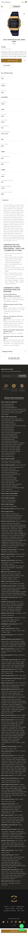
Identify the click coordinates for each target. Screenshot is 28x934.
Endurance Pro (5, 575)
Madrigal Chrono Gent (12, 540)
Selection (3, 667)
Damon (12, 873)
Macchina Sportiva (13, 819)
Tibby (6, 797)
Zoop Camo (4, 883)
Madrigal (3, 540)
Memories (21, 836)
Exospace (11, 575)
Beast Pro (7, 717)
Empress (18, 759)
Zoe (23, 646)
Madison (7, 877)
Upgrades (21, 709)
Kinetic (3, 819)
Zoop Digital (11, 883)
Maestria (12, 544)
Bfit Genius (21, 655)
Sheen (2, 673)
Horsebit (3, 753)
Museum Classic (5, 611)
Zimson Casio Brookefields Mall (9, 407)
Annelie (3, 843)
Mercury (20, 717)
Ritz (10, 795)
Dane (16, 873)
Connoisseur (14, 758)
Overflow (3, 687)
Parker (3, 793)
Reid (19, 735)
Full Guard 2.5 (22, 683)
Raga (12, 862)
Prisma (15, 748)
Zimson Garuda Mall (17, 419)
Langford (15, 788)
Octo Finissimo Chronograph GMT (9, 566)
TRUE (15, 621)
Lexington (8, 790)
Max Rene (8, 651)
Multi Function (4, 748)
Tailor (6, 773)
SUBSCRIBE (22, 376)
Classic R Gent (4, 530)
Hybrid (6, 846)
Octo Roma (21, 566)
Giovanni (10, 693)
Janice (14, 730)
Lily (21, 875)
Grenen (12, 844)
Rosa (22, 695)
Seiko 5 (21, 821)
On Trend (3, 860)
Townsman (17, 742)
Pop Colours (4, 706)
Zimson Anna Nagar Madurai (8, 502)
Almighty (23, 715)
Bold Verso (4, 607)
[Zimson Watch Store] (14, 6)
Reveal (24, 769)
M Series (20, 624)
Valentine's (13, 711)
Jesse (18, 730)
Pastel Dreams (10, 860)
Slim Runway (19, 795)
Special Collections (6, 630)
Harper (12, 643)
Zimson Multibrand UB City (17, 420)
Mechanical (20, 634)
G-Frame (17, 751)
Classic (3, 651)
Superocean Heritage (6, 579)
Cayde (11, 641)
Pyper (2, 795)
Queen (20, 769)
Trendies (3, 709)
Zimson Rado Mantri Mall (7, 427)
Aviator (22, 689)
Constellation (18, 613)
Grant (17, 729)
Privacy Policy (19, 908)
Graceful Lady (4, 836)
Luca (2, 877)
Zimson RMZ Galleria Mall (7, 439)
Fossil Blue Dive (5, 727)
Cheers (3, 662)
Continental (21, 758)
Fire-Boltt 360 (13, 717)
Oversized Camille (21, 792)
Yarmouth (12, 878)
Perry (24, 675)
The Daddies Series (14, 687)
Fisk (19, 843)
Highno (3, 665)
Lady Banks (22, 643)
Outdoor (22, 671)
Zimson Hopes (4, 414)
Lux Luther (22, 732)
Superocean (16, 577)
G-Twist (23, 761)
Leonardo (19, 645)
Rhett (22, 735)
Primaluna (3, 595)
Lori (23, 875)
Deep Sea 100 (17, 806)
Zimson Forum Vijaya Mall (7, 482)
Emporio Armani (13, 691)
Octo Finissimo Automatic (7, 564)
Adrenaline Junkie (20, 697)
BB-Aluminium (19, 560)
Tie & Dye (18, 708)
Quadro (13, 680)
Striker (24, 771)
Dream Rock (18, 835)
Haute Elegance (5, 537)
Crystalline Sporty (5, 835)
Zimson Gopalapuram (6, 409)
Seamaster (3, 615)
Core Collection (16, 662)
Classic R (20, 528)
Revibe (10, 706)
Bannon (22, 719)
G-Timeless (22, 751)
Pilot (15, 768)
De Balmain (20, 532)
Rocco (16, 646)
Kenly (11, 788)
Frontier (10, 761)
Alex (10, 872)
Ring (23, 717)
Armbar (16, 683)
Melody (7, 766)
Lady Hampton (13, 645)
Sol (10, 771)
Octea (2, 838)
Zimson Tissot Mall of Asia (7, 456)
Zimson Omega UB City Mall (8, 425)
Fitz (18, 641)
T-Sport (8, 632)
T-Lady (22, 630)
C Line (17, 803)
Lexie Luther (12, 732)
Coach (20, 675)
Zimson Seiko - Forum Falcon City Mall (10, 449)
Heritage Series (11, 609)
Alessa (6, 872)
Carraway (3, 723)
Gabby (3, 729)
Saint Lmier (14, 595)
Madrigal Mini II (5, 544)
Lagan (2, 859)
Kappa (15, 693)
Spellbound (17, 667)
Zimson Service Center (6, 489)
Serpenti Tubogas (5, 569)
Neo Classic (21, 819)
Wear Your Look (5, 713)
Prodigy (8, 769)
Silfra (6, 801)
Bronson (9, 722)
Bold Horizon (21, 604)
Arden (16, 675)
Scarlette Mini (15, 737)
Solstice (17, 771)
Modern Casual (15, 780)
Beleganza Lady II (5, 528)
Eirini (12, 533)
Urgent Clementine (5, 711)
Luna (22, 764)
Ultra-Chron (23, 595)
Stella (21, 737)
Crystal (3, 780)
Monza (11, 807)
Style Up (8, 708)
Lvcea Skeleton (16, 562)
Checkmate (4, 702)
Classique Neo (5, 857)
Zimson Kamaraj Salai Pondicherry (9, 495)
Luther (17, 732)
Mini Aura (12, 766)
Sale (12, 651)
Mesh (16, 665)
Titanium (20, 651)
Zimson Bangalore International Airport (10, 446)
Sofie (24, 795)
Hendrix (18, 763)
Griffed (3, 685)
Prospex (13, 821)
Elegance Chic (22, 533)
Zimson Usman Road (20, 465)
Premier (22, 575)
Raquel (10, 735)
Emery (19, 786)
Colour (10, 662)
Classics (16, 850)
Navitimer (17, 575)
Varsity (18, 711)
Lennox (3, 790)
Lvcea (10, 562)
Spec (21, 771)
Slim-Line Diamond (5, 811)
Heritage (17, 628)
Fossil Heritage (21, 727)
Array (19, 755)
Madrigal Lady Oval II (15, 542)
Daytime (13, 835)
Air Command (20, 549)
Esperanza (3, 609)
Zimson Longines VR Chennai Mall (9, 481)
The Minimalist (4, 740)
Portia (21, 793)
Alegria (19, 829)
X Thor (11, 713)
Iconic (22, 537)
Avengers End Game (6, 701)
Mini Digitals (17, 881)
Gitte (8, 844)
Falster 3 (8, 843)
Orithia (22, 545)
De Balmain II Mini (5, 533)
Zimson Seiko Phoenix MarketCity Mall (10, 474)
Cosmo (3, 759)
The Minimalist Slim (13, 740)
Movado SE (18, 609)
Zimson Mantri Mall (20, 425)
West (8, 878)
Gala (7, 763)
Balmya (11, 525)
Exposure (23, 759)
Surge (2, 773)
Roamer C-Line (16, 807)
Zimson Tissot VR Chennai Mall (8, 477)
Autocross (17, 719)
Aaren (16, 840)
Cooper (7, 873)
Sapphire (12, 611)
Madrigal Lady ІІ (22, 540)
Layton (24, 788)
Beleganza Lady (21, 527)
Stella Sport (4, 739)
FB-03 (13, 725)
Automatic (17, 649)
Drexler (15, 641)
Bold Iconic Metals (5, 605)
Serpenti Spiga (19, 567)
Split (8, 687)
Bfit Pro (3, 657)
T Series (8, 626)
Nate (2, 735)
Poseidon (19, 768)
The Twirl (8, 753)
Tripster (8, 709)
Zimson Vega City (5, 420)
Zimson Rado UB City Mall (7, 422)
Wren (10, 797)
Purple (16, 860)
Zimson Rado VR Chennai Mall (8, 479)
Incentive (8, 665)
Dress (22, 817)
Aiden (2, 872)
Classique (18, 554)
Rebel (2, 801)
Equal (13, 663)
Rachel (11, 877)
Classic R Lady (4, 532)
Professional (4, 577)
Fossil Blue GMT (14, 727)
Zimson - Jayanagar (17, 444)
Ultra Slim (3, 652)
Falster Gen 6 (14, 843)
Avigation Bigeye (20, 586)
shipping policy (20, 906)
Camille (12, 786)
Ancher (21, 840)
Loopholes (11, 704)
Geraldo (22, 641)
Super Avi (10, 577)
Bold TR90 (19, 605)
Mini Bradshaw (18, 790)
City (7, 662)
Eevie (17, 723)
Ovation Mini (9, 547)
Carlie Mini (21, 722)
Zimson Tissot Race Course (19, 409)
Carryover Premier (5, 758)
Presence (22, 593)
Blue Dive (3, 722)
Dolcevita (18, 588)
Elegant (23, 588)
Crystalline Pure (22, 833)
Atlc (22, 639)
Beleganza (22, 525)
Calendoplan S (18, 607)
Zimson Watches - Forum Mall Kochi (10, 513)
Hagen (16, 844)
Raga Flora (16, 862)
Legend (24, 591)
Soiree (6, 771)
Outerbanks (11, 646)
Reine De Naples (5, 556)
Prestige (3, 637)
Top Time (15, 579)
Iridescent (3, 764)
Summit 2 (20, 597)
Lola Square (4, 646)
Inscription (3, 730)
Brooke (7, 641)
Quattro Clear (14, 769)
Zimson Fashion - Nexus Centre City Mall (11, 462)
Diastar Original (10, 620)
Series (2, 771)
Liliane (12, 790)
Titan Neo (3, 867)
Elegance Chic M (5, 535)
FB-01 (10, 725)
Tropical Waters (15, 709)
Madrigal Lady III (5, 542)
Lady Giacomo (5, 645)
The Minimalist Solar (6, 742)
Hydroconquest (5, 591)
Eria (11, 535)
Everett (20, 723)
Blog (19, 910)
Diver (7, 691)
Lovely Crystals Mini (14, 836)
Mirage (17, 766)
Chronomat (4, 574)
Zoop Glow (18, 883)
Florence (17, 620)
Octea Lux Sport (19, 838)
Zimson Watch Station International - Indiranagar (13, 443)
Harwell (21, 729)
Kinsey (2, 732)
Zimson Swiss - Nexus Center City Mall (10, 461)
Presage (8, 821)
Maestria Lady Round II (20, 544)
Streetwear (20, 706)
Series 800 (17, 611)
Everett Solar (4, 725)
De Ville (24, 613)
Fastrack (24, 702)
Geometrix (16, 857)
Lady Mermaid (4, 807)
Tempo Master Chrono (16, 811)
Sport (18, 782)
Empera (3, 852)
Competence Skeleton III (7, 806)
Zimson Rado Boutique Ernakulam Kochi (11, 519)
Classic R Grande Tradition (15, 530)
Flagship (9, 590)
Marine (23, 554)
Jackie (8, 764)
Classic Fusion (4, 583)
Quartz (17, 821)
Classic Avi (17, 574)
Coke (9, 702)
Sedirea (15, 547)
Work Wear (10, 867)
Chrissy (21, 872)
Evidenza (3, 590)
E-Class (20, 850)
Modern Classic (5, 782)
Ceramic (23, 649)
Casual (23, 701)
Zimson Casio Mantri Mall (7, 431)
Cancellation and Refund (10, 910)
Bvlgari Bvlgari (4, 562)
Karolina (11, 846)
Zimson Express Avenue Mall (16, 467)
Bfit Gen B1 (16, 655)
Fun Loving (20, 691)
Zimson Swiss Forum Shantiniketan (9, 437)
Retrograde (18, 865)
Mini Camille (4, 792)
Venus (13, 813)
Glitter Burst (12, 763)
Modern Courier (10, 734)
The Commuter (16, 739)
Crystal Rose (12, 831)
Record (9, 595)
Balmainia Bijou (16, 523)
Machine (3, 734)
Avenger (18, 571)
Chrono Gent (14, 528)
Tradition (12, 556)
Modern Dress (13, 782)
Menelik (21, 799)
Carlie (16, 722)
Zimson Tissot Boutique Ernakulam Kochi (11, 517)
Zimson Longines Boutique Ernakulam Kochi (11, 515)
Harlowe (3, 788)
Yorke (2, 744)
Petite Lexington (15, 793)
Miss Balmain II (5, 545)
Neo (11, 859)
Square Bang (21, 583)
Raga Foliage (4, 864)
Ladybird (11, 552)
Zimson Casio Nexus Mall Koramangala (10, 432)
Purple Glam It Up (5, 862)
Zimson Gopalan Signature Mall (9, 434)
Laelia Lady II (19, 539)
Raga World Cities (5, 865)
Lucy (19, 764)
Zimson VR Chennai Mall (7, 476)
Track (16, 773)
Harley (3, 875)
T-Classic (14, 630)
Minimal (20, 665)
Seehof (16, 809)
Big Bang (17, 581)
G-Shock (17, 671)
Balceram (18, 521)
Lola (24, 645)
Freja (22, 843)
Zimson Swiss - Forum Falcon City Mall (10, 448)
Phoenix (11, 768)
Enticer (12, 671)
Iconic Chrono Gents (6, 539)
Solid (12, 667)
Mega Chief (15, 685)
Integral (11, 621)
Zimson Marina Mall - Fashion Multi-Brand (11, 484)
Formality (18, 663)
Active (15, 634)
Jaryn (7, 788)
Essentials (24, 873)
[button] (5, 22)
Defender (12, 723)
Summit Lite (4, 599)
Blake (17, 872)
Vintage (7, 673)
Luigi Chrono (4, 695)
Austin (13, 872)
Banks (2, 641)
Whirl (22, 667)
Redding (15, 735)
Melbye (15, 846)
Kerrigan (22, 730)
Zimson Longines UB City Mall (8, 424)
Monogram (22, 766)
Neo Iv (15, 859)
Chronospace (11, 574)
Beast (2, 717)
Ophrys (18, 545)
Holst (2, 846)
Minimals (7, 859)
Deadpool (13, 702)
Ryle (19, 846)
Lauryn (20, 788)
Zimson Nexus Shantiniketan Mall (9, 436)
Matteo (14, 695)
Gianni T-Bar (4, 693)
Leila (15, 875)
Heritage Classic (15, 590)
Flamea (23, 535)
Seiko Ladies (4, 822)
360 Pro (18, 715)
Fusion (14, 761)
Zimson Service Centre (6, 444)
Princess (3, 769)
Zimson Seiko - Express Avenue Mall (10, 470)
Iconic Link (3, 680)
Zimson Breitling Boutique (7, 406)
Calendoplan (11, 607)
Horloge (17, 643)
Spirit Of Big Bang (13, 583)
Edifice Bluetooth (5, 671)
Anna (16, 755)
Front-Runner (4, 761)
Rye (5, 737)
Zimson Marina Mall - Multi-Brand (9, 486)
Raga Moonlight (12, 864)
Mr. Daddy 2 (22, 685)
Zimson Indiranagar (6, 419)
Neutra (6, 735)
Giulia (2, 643)
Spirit (19, 595)
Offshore (20, 775)
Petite (8, 680)
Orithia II (3, 547)
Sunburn (13, 708)
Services (13, 906)
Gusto (15, 775)
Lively (12, 665)
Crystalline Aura (20, 831)
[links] (3, 922)
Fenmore (18, 725)
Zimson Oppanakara (20, 411)
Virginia (23, 742)
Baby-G (16, 669)
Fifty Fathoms (4, 552)
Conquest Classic (11, 588)
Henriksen (21, 844)
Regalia (12, 865)
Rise (23, 665)
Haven (11, 875)
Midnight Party (18, 704)
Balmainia (23, 521)
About (22, 910)
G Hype (19, 761)
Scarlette (9, 737)
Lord (6, 819)
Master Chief (9, 685)
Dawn (14, 759)
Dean (8, 723)
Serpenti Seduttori (10, 567)
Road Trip (15, 706)
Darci (16, 786)
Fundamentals (4, 704)
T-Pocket (3, 632)
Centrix (23, 617)
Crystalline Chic (5, 833)
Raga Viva (19, 864)
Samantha (16, 877)
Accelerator (21, 784)
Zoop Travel (4, 885)
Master (3, 593)
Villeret (15, 552)
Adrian (21, 869)
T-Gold (18, 630)
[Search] (22, 2)
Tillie (13, 742)
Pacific (7, 768)
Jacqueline (9, 730)
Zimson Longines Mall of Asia (8, 453)
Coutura (10, 817)
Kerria (13, 539)
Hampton (7, 643)
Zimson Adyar (4, 467)
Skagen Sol (4, 848)
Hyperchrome (4, 621)
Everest (23, 786)
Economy (19, 702)
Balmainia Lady (5, 525)
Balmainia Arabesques (6, 523)
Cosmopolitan (4, 831)
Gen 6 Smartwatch (10, 729)
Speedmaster (10, 615)
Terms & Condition (9, 908)
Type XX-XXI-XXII (20, 556)
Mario (10, 695)
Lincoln (12, 764)
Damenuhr (3, 663)
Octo (22, 562)
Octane (19, 859)
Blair (2, 786)
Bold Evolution (19, 602)
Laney (6, 732)
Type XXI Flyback (5, 558)
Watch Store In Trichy (19, 508)
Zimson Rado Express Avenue (8, 469)
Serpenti (3, 567)
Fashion (8, 852)
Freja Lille (3, 844)
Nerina (3, 768)
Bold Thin (13, 605)
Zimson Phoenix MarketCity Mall (9, 472)
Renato (18, 695)
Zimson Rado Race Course (7, 411)
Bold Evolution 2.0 (5, 604)
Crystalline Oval (13, 833)
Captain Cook (17, 617)
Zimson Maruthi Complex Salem (9, 506)
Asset (23, 755)
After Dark (3, 699)
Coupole (3, 620)
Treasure (21, 773)
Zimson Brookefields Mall (7, 404)
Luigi (19, 693)
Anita (25, 840)
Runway (14, 795)
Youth (11, 673)
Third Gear (11, 773)
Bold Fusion (14, 604)
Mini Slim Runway (12, 792)
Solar (15, 651)
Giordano (19, 746)
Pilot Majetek (16, 593)
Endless (9, 663)
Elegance (16, 533)
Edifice (20, 669)
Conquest (3, 588)
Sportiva (14, 822)
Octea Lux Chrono (9, 838)
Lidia (18, 875)
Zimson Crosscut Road (16, 412)
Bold (24, 659)
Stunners (3, 708)
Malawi (16, 799)
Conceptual (4, 817)
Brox (13, 722)
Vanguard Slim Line (6, 813)
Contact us (6, 906)
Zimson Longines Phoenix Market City (10, 491)
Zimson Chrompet (5, 487)
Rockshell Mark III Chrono (7, 809)
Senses (8, 667)
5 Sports (16, 815)
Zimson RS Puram (5, 412)
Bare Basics (15, 701)
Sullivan (10, 739)
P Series (3, 626)
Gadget (3, 763)
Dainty (22, 662)
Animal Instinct (10, 699)
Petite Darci (8, 793)
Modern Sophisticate (20, 734)
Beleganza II (14, 527)
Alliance (20, 659)
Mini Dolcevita (9, 593)
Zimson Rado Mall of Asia (7, 454)
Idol (25, 763)
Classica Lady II (13, 532)
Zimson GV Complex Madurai (8, 500)
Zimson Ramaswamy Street (17, 487)
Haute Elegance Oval (15, 537)
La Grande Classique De (16, 591)
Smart (20, 646)
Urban (13, 801)
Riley (2, 737)
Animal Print (18, 699)
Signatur (23, 846)
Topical (24, 708)
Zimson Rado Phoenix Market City (9, 441)
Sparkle (23, 865)
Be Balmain (16, 525)
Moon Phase (12, 545)
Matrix (2, 766)
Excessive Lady (16, 535)
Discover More (16, 817)
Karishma (22, 857)
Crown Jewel (9, 759)
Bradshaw (6, 786)
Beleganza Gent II (5, 527)
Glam (22, 663)
